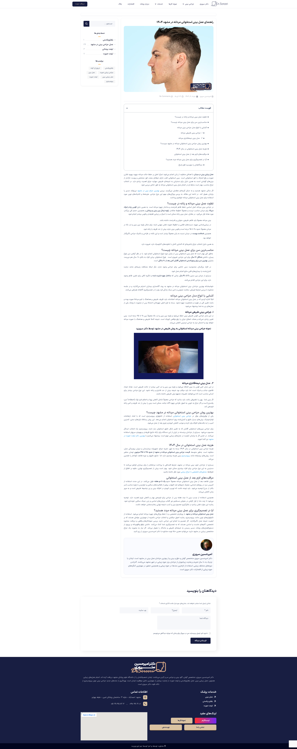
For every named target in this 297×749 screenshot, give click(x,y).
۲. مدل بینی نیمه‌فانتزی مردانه (190, 138)
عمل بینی (92, 72)
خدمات (160, 4)
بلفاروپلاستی (108, 39)
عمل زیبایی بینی (107, 77)
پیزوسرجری (185, 455)
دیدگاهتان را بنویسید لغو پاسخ (190, 165)
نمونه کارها (173, 4)
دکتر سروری (204, 4)
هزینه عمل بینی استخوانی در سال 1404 (191, 149)
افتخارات (131, 4)
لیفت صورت (108, 53)
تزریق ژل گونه (95, 68)
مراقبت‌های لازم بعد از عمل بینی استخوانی (190, 154)
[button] (127, 108)
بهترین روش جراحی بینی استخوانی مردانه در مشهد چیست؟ (183, 143)
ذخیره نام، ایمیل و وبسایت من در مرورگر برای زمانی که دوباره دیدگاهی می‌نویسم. (180, 633)
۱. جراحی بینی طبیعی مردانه (191, 133)
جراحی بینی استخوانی (182, 416)
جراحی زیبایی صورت (106, 72)
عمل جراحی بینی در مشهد (102, 44)
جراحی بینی (189, 4)
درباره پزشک (144, 4)
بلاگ (120, 4)
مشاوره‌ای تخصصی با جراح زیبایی (194, 472)
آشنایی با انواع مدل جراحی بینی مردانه (192, 127)
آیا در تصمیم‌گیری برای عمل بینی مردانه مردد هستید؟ (186, 159)
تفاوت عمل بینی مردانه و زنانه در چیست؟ (191, 117)
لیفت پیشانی (107, 49)
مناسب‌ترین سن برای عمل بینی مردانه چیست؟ (189, 122)
